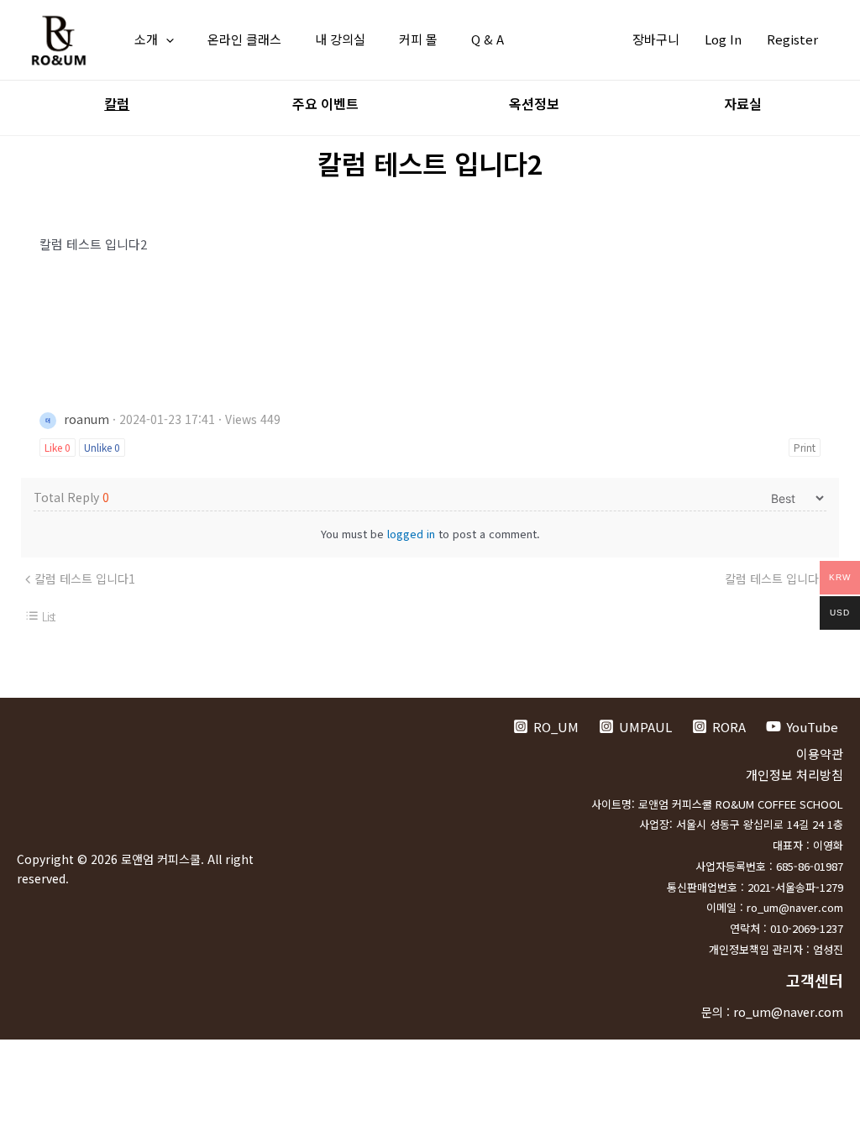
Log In (723, 39)
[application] (166, 39)
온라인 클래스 (244, 39)
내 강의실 (340, 39)
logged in (411, 534)
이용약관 (819, 753)
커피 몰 (418, 39)
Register (792, 39)
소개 (146, 39)
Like (58, 447)
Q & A (487, 39)
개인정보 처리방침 (794, 774)
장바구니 (655, 39)
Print (804, 447)
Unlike (102, 447)
